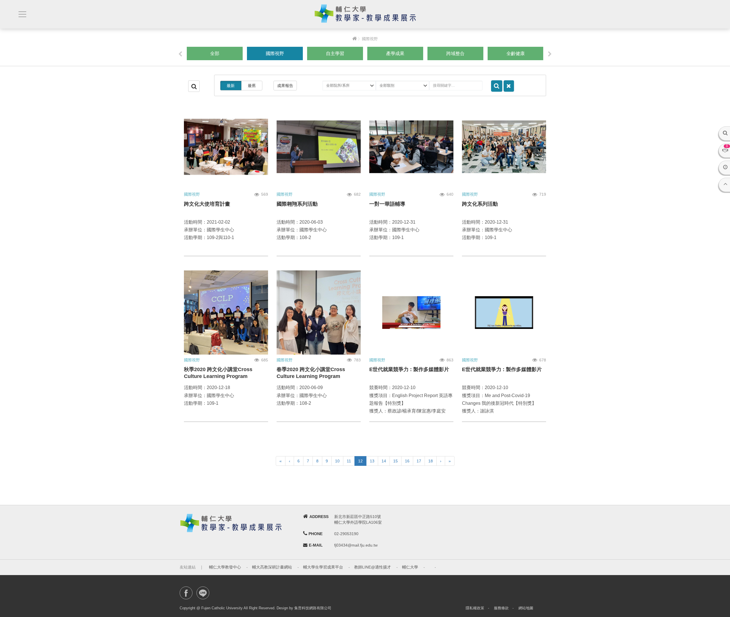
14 (384, 461)
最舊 (252, 85)
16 (407, 461)
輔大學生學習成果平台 (323, 567)
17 (419, 461)
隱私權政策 (475, 608)
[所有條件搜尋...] (496, 86)
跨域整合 (455, 53)
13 (372, 461)
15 (395, 461)
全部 (214, 53)
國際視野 (275, 53)
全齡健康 (515, 53)
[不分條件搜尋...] (509, 86)
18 (430, 461)
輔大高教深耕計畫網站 (272, 567)
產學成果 (395, 53)
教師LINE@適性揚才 (372, 567)
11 (349, 461)
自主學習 (335, 53)
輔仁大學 (410, 567)
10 (337, 461)
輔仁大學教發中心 (225, 567)
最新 (231, 85)
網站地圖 (525, 608)
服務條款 (501, 608)
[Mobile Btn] (22, 14)
